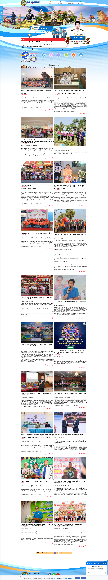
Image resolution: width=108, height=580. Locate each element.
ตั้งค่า (77, 577)
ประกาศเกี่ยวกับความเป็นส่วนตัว (66, 578)
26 (59, 552)
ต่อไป (66, 552)
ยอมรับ (83, 577)
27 (61, 552)
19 (44, 552)
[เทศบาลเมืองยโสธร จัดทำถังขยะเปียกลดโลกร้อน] (70, 131)
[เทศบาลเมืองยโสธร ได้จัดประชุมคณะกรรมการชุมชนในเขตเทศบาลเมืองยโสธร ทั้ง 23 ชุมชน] (70, 287)
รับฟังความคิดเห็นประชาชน (60, 59)
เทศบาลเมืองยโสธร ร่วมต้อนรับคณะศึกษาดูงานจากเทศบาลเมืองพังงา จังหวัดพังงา (70, 394)
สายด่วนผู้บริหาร (53, 58)
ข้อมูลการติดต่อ (45, 58)
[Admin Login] (102, 570)
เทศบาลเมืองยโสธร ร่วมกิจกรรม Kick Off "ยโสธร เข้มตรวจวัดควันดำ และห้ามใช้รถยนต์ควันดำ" (70, 235)
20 (46, 552)
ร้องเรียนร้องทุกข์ (68, 58)
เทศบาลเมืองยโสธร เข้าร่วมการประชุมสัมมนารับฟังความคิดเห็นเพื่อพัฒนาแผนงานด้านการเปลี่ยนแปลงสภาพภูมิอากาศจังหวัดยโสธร (37, 524)
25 (57, 552)
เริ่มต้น (38, 552)
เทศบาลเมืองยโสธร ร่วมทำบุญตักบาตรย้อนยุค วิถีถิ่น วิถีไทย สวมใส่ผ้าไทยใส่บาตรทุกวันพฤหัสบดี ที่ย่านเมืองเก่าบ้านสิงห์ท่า (69, 524)
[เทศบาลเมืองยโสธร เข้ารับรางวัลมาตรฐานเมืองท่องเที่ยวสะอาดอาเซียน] (70, 422)
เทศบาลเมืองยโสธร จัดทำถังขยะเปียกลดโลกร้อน (64, 148)
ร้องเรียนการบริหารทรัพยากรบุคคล (83, 59)
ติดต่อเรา (79, 574)
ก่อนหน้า (41, 552)
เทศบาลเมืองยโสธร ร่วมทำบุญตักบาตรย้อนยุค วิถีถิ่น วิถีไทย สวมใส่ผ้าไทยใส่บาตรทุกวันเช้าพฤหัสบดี (36, 184)
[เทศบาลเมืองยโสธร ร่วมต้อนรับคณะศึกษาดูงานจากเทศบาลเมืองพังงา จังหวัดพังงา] (70, 381)
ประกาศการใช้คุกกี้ (55, 578)
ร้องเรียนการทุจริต (75, 58)
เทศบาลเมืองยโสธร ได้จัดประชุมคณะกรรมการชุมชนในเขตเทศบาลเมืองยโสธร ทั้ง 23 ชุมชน (70, 302)
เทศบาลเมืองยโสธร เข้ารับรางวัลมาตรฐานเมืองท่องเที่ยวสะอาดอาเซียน (68, 434)
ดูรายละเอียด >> (49, 109)
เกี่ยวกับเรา (74, 574)
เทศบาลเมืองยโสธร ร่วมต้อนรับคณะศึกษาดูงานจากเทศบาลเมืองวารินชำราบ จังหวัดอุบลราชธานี (36, 394)
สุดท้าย (70, 552)
